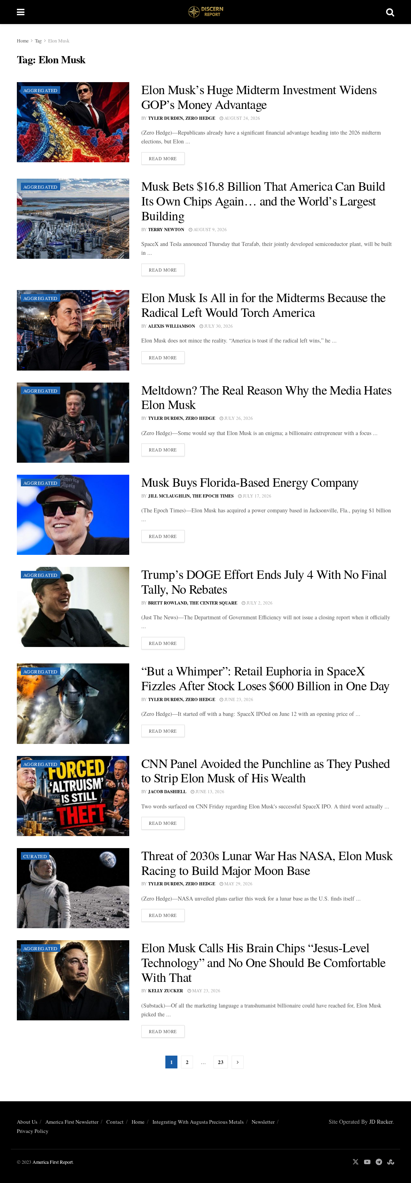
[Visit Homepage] (205, 12)
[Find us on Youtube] (367, 1162)
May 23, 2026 (205, 991)
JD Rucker (381, 1121)
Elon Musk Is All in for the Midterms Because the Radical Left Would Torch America (263, 304)
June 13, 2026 (209, 791)
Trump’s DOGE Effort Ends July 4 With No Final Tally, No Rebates (264, 581)
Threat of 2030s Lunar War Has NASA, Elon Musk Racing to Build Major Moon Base (267, 862)
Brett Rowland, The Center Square (192, 603)
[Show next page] (238, 1062)
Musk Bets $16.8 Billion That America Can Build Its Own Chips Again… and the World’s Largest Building (263, 200)
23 (221, 1062)
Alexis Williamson (171, 326)
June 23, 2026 (238, 699)
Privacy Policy (33, 1131)
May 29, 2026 (237, 884)
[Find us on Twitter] (355, 1162)
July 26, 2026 (238, 418)
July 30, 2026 (218, 326)
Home (22, 40)
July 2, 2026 (259, 603)
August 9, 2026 (209, 229)
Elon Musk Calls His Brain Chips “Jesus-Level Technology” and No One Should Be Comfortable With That (263, 962)
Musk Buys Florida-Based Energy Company (250, 481)
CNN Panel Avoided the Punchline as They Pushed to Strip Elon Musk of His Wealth (265, 770)
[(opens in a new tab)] (73, 122)
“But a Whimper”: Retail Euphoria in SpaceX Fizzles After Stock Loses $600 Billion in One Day (265, 678)
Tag (38, 40)
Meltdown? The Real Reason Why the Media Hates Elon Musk (266, 397)
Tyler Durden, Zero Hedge (181, 118)
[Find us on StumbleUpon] (390, 1162)
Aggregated (40, 90)
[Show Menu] (20, 12)
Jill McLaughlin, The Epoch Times (191, 496)
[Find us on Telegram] (379, 1162)
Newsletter (263, 1121)
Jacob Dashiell (167, 791)
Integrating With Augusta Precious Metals (198, 1121)
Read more (167, 158)
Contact (115, 1121)
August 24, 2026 (241, 118)
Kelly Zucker (165, 991)
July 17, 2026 (256, 496)
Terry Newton (166, 229)
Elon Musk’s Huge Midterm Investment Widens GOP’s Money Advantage (258, 97)
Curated (35, 856)
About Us (27, 1121)
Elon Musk (58, 40)
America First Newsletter (71, 1121)
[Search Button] (390, 12)
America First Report (53, 1162)
